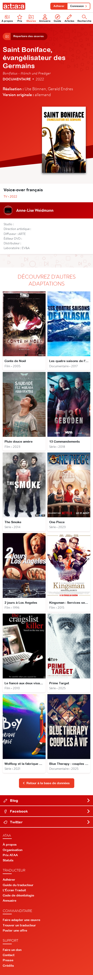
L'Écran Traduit (14, 890)
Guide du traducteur (18, 885)
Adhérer (58, 6)
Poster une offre (15, 930)
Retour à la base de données (48, 783)
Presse (8, 960)
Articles (69, 21)
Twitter (16, 822)
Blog (13, 800)
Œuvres (31, 21)
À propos (7, 21)
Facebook (18, 811)
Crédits (8, 965)
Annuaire (45, 21)
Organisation (12, 850)
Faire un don (12, 950)
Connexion (77, 6)
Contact (8, 955)
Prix (19, 21)
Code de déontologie (18, 895)
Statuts (8, 860)
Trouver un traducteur (19, 925)
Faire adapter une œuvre (21, 920)
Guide (57, 21)
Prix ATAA (10, 855)
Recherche (84, 21)
